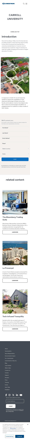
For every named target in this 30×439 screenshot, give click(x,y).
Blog (6, 363)
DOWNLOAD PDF (15, 31)
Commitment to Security (11, 360)
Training (7, 382)
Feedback (7, 389)
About (6, 348)
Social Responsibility (10, 353)
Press (6, 380)
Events (6, 384)
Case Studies (8, 365)
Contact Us (7, 370)
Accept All (19, 436)
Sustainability (8, 351)
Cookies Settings (9, 436)
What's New (8, 368)
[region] (15, 430)
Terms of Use (15, 167)
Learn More (15, 232)
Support (7, 375)
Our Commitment (9, 358)
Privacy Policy (22, 167)
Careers (7, 372)
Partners (7, 377)
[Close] (27, 424)
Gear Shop (7, 387)
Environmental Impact (10, 355)
